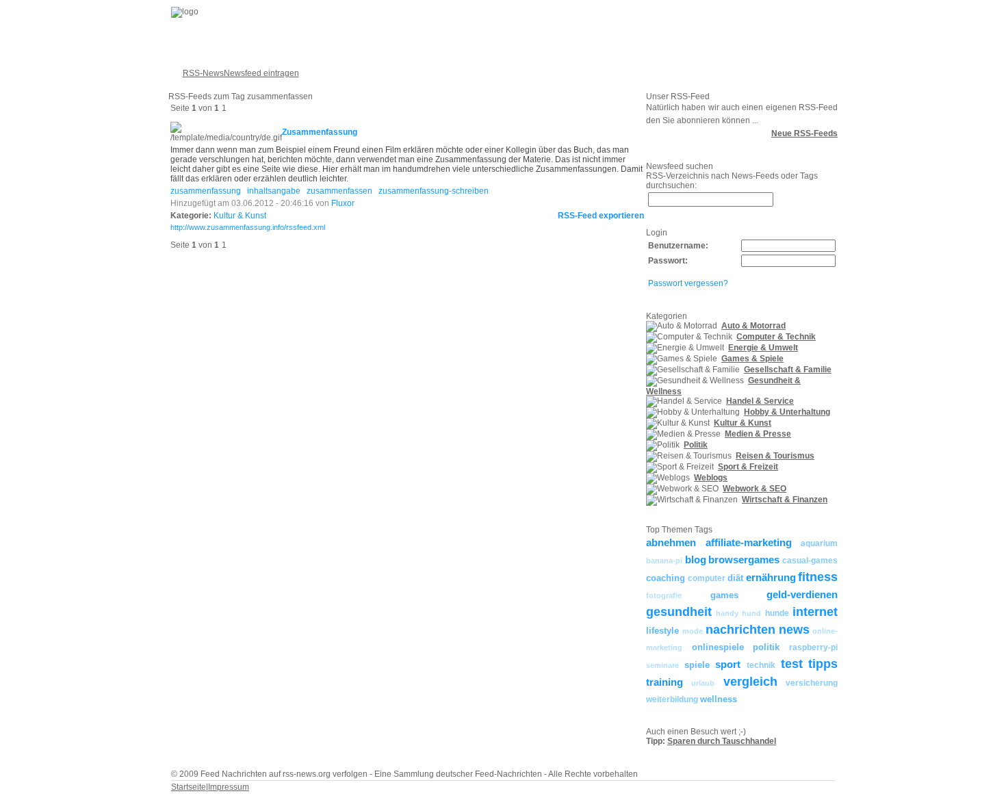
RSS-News (203, 73)
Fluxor (342, 203)
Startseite (188, 787)
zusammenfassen (339, 191)
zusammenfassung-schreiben (433, 191)
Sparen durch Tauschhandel (721, 741)
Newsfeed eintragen (261, 73)
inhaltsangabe (273, 191)
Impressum (228, 787)
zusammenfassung (205, 191)
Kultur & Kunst (240, 215)
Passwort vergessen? (688, 283)
